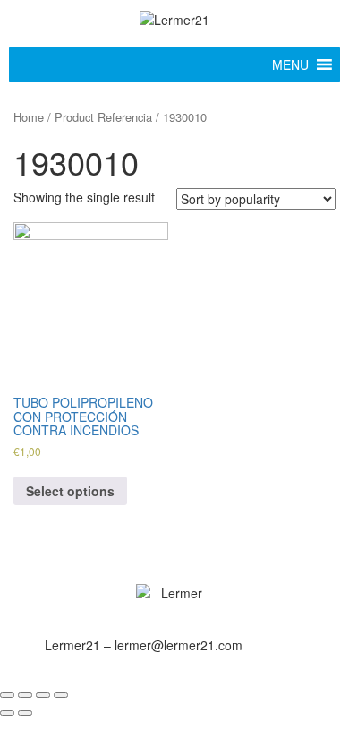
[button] (290, 64)
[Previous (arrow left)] (7, 713)
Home (28, 116)
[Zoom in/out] (61, 695)
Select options (70, 491)
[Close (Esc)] (7, 695)
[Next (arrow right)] (25, 713)
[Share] (25, 695)
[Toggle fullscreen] (43, 695)
